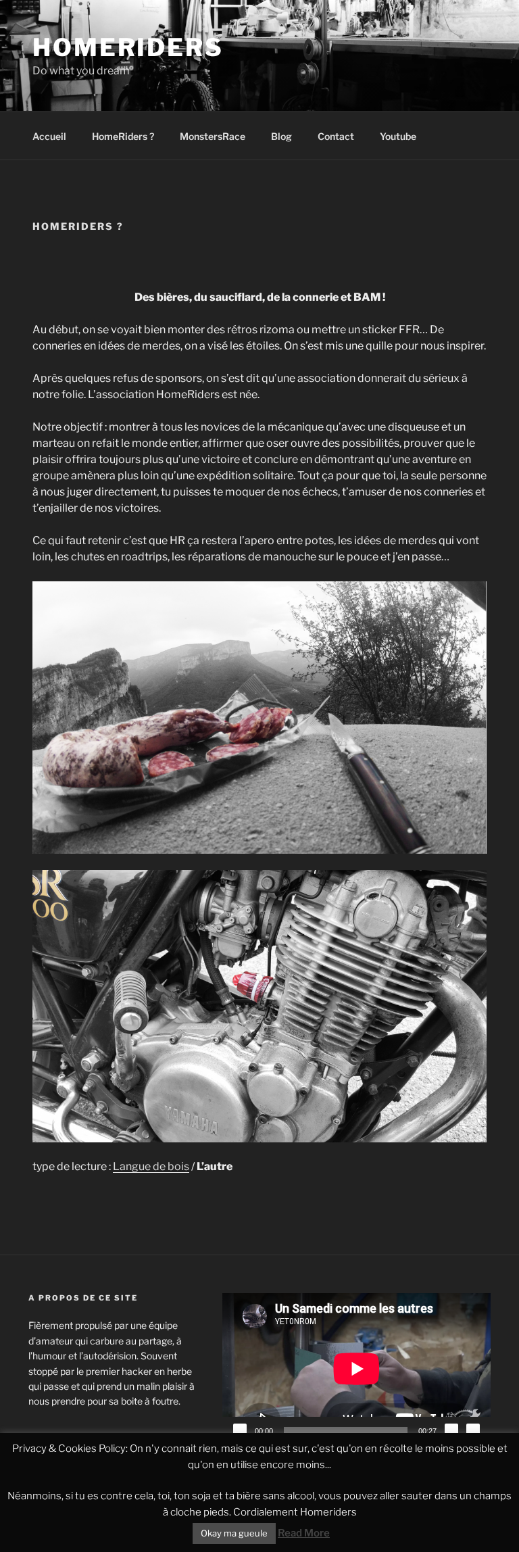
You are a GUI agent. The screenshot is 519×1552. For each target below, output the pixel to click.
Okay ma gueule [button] (234, 1533)
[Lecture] (240, 1430)
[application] (356, 1368)
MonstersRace (212, 136)
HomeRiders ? (123, 136)
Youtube (398, 136)
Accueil (49, 136)
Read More (304, 1533)
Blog (281, 136)
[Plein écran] (473, 1430)
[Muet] (451, 1430)
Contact (336, 136)
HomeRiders (128, 47)
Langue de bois (151, 1166)
